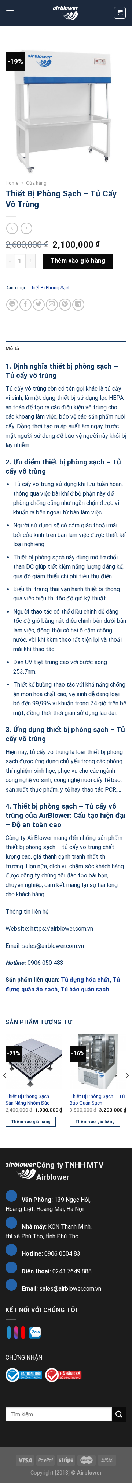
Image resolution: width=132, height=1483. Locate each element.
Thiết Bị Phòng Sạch (50, 287)
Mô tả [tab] (12, 348)
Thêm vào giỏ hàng (77, 260)
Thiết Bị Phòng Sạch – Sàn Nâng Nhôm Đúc (30, 1099)
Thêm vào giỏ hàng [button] (31, 1121)
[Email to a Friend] (52, 305)
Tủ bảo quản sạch (84, 989)
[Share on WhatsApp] (12, 305)
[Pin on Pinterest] (65, 305)
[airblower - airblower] (66, 12)
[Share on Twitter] (39, 305)
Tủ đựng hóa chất (85, 979)
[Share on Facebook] (25, 305)
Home (12, 183)
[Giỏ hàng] (120, 13)
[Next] (127, 1090)
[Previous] (5, 1090)
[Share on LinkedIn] (78, 305)
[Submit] (119, 1414)
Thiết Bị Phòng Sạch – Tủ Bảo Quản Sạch (97, 1099)
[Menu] (10, 13)
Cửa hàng (36, 183)
